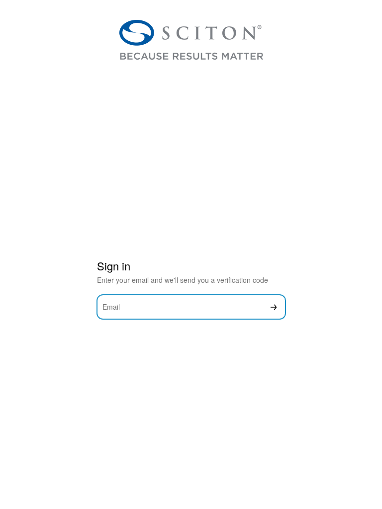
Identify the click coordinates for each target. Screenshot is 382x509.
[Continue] (273, 307)
